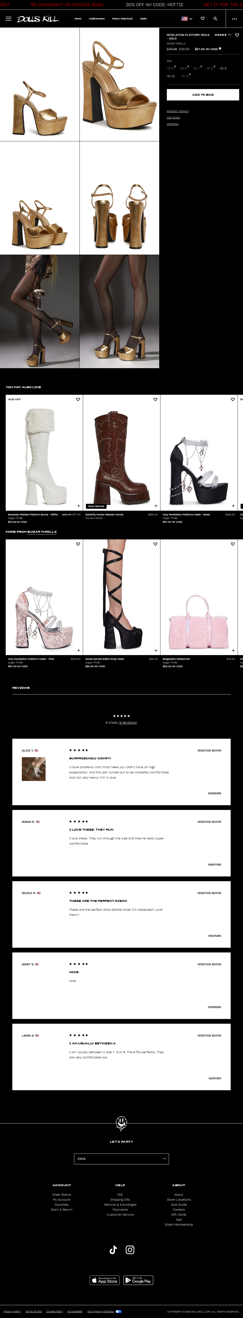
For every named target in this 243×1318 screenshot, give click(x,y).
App (179, 1219)
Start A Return (61, 1209)
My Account (61, 1199)
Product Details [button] (178, 111)
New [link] (78, 18)
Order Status (61, 1194)
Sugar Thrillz (176, 44)
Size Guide (179, 1204)
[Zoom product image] (39, 84)
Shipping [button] (172, 124)
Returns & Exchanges (120, 1204)
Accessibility (75, 1311)
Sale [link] (143, 18)
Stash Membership (179, 1224)
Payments (120, 1209)
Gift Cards (178, 1214)
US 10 (171, 76)
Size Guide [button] (173, 118)
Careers (179, 1209)
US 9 (223, 68)
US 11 (184, 76)
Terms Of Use (33, 1311)
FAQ (120, 1194)
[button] (67, 4)
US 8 (209, 68)
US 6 (183, 68)
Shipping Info (120, 1199)
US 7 (196, 68)
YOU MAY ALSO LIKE (23, 387)
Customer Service (120, 1214)
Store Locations (179, 1199)
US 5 (170, 68)
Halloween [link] (97, 18)
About (178, 1194)
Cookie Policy (54, 1311)
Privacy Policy (12, 1311)
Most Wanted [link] (122, 18)
